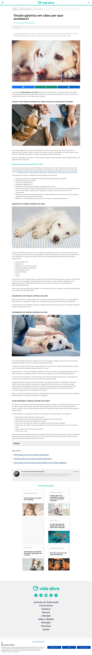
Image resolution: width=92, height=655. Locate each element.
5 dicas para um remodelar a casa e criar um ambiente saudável (57, 498)
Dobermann (62, 172)
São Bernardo (52, 172)
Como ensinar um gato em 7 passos (32, 499)
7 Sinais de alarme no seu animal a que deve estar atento (33, 459)
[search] (89, 3)
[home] (46, 2)
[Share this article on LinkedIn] (69, 87)
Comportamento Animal (31, 493)
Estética (46, 609)
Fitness (46, 612)
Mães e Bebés (46, 619)
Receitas (46, 626)
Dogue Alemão (23, 172)
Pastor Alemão (33, 172)
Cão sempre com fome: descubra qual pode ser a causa (33, 553)
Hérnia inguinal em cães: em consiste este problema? (31, 455)
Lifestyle (46, 615)
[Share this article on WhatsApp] (46, 87)
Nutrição (46, 622)
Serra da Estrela (71, 172)
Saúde (46, 629)
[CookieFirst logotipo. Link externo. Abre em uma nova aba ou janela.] (2, 643)
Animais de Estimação (25, 9)
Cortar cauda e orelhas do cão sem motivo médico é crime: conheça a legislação (40, 462)
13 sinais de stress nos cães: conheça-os (58, 553)
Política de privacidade (38, 641)
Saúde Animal (37, 9)
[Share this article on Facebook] (23, 87)
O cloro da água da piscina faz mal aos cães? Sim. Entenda (57, 525)
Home (15, 9)
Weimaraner (43, 172)
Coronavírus (46, 605)
